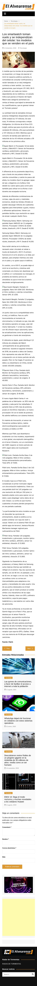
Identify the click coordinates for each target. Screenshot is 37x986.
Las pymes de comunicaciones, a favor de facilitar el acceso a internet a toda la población (18, 683)
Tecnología (23, 48)
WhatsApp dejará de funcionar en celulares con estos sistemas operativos (18, 720)
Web (3, 857)
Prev (8, 648)
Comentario (6, 827)
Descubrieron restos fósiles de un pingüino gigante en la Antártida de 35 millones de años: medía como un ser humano (17, 760)
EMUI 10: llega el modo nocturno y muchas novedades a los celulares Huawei (17, 799)
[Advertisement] (18, 917)
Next (28, 648)
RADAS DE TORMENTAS (11, 964)
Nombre (5, 839)
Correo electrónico (9, 848)
